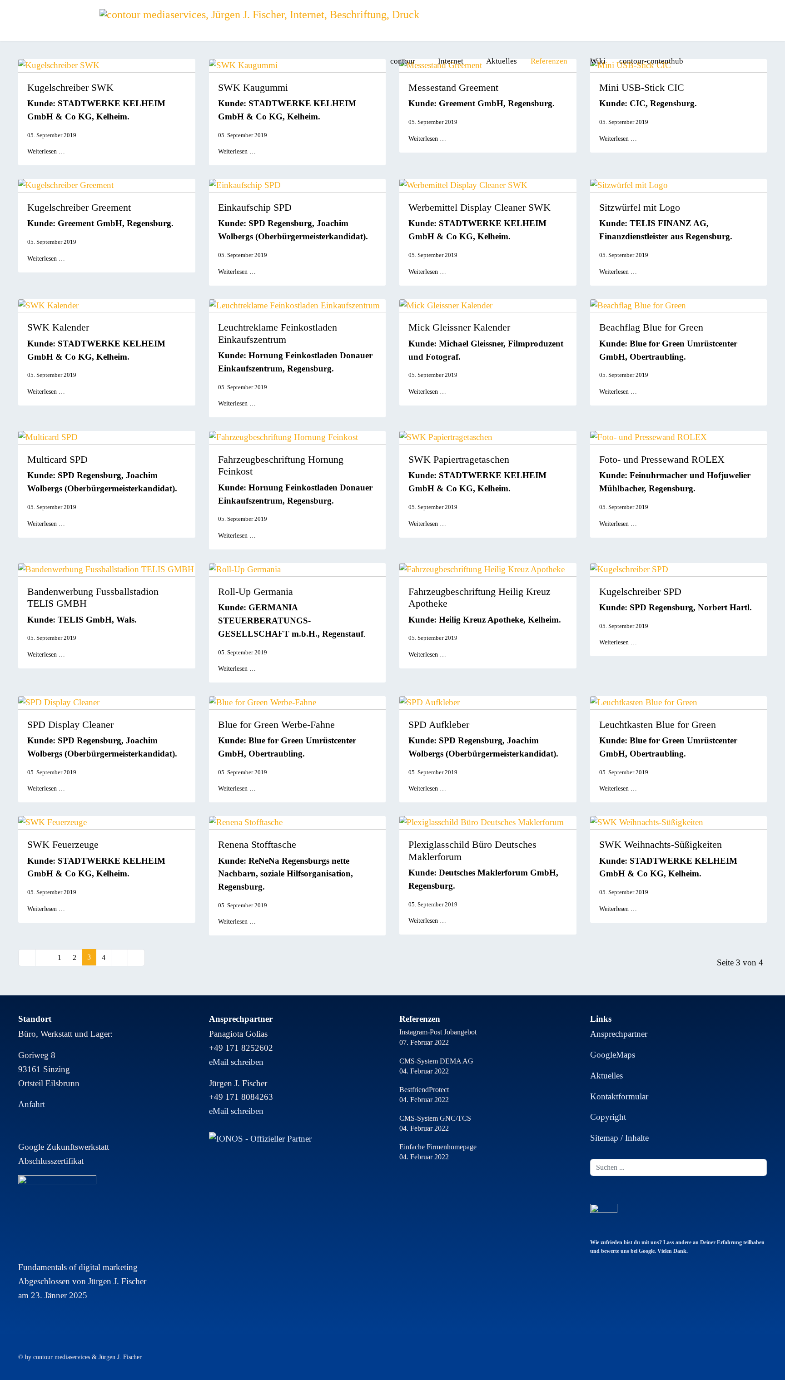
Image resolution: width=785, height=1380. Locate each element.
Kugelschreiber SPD (640, 591)
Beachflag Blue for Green (651, 327)
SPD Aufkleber (438, 724)
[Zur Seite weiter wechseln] (119, 957)
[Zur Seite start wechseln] (26, 957)
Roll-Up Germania (255, 591)
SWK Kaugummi (253, 87)
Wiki (598, 61)
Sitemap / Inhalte (619, 1138)
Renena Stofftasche (257, 844)
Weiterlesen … (46, 151)
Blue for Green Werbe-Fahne (276, 724)
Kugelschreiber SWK (70, 87)
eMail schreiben (236, 1062)
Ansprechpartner (618, 1034)
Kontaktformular (619, 1096)
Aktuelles (501, 61)
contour (402, 61)
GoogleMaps (612, 1054)
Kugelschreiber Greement (79, 207)
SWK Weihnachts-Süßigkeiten (660, 844)
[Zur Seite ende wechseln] (136, 957)
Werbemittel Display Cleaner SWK (479, 207)
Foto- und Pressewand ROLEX (662, 459)
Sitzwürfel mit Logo (639, 207)
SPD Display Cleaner (70, 724)
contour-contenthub (651, 61)
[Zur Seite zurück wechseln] (43, 957)
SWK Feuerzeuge (63, 844)
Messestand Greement (453, 87)
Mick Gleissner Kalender (459, 327)
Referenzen (549, 61)
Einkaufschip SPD (255, 207)
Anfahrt (31, 1104)
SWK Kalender (58, 327)
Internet (450, 61)
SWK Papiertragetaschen (458, 459)
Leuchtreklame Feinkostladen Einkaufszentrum (277, 333)
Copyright (608, 1117)
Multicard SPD (57, 459)
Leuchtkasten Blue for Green (657, 724)
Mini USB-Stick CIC (641, 87)
